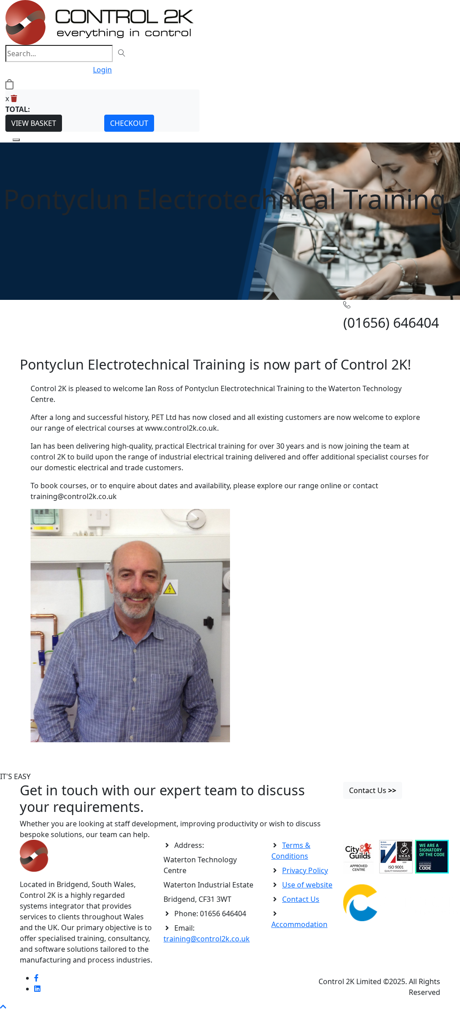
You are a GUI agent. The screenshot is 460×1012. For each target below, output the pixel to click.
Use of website (307, 885)
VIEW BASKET (33, 123)
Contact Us (300, 899)
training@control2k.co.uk (207, 939)
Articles (53, 313)
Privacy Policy (305, 870)
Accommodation (299, 924)
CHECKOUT (129, 123)
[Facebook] (36, 978)
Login (102, 70)
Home (30, 313)
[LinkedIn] (37, 989)
